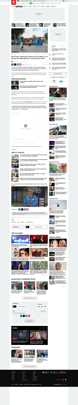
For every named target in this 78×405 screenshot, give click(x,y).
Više (59, 3)
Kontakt (39, 384)
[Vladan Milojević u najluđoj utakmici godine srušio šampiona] (41, 25)
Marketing (16, 384)
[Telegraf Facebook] (58, 380)
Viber (19, 214)
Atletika (15, 54)
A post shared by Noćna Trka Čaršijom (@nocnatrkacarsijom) (25, 142)
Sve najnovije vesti (58, 73)
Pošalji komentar (22, 306)
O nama (12, 384)
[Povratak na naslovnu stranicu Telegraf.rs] (13, 2)
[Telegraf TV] (66, 380)
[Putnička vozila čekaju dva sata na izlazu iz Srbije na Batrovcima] (52, 227)
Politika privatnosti (34, 384)
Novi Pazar (13, 67)
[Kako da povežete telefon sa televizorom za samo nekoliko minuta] (52, 180)
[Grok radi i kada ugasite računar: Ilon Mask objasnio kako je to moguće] (52, 184)
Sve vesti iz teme (29, 366)
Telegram (23, 214)
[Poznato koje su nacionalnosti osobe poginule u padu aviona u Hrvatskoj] (52, 217)
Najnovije (53, 86)
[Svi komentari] (39, 306)
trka (18, 222)
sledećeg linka (27, 97)
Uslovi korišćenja (27, 384)
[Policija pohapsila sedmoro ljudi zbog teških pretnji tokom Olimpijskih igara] (29, 354)
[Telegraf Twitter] (60, 380)
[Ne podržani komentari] (45, 306)
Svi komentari (29, 321)
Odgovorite (16, 315)
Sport (12, 54)
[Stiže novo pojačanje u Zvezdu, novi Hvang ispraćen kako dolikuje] (55, 25)
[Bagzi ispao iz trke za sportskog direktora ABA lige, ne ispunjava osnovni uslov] (52, 115)
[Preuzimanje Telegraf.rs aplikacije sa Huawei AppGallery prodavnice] (63, 372)
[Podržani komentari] (42, 306)
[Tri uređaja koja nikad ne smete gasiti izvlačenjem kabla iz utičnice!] (58, 168)
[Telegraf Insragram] (63, 380)
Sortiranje (40, 304)
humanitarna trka (29, 222)
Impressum (21, 384)
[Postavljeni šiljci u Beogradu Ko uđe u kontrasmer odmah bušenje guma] (20, 334)
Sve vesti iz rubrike (29, 298)
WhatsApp (15, 214)
